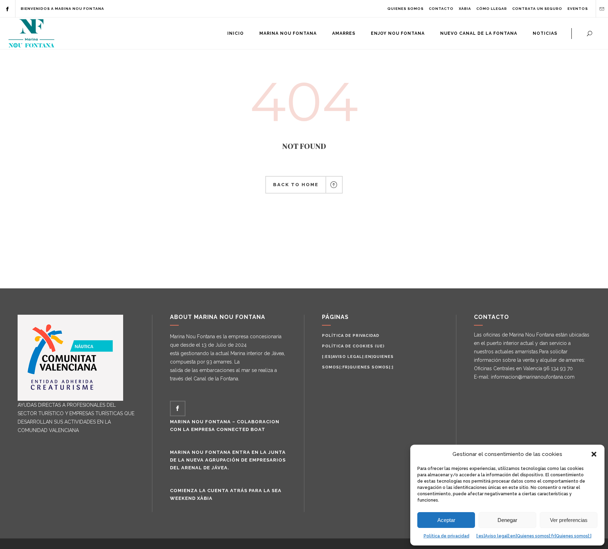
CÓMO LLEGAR (491, 9)
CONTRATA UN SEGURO (537, 9)
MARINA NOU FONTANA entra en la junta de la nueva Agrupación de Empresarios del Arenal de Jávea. (228, 460)
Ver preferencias (569, 520)
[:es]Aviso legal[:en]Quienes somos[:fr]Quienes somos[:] (533, 536)
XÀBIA (465, 9)
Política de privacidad (446, 536)
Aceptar (446, 520)
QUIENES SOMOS (405, 9)
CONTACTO (441, 9)
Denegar (507, 520)
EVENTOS (578, 9)
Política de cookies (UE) (353, 346)
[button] (593, 454)
